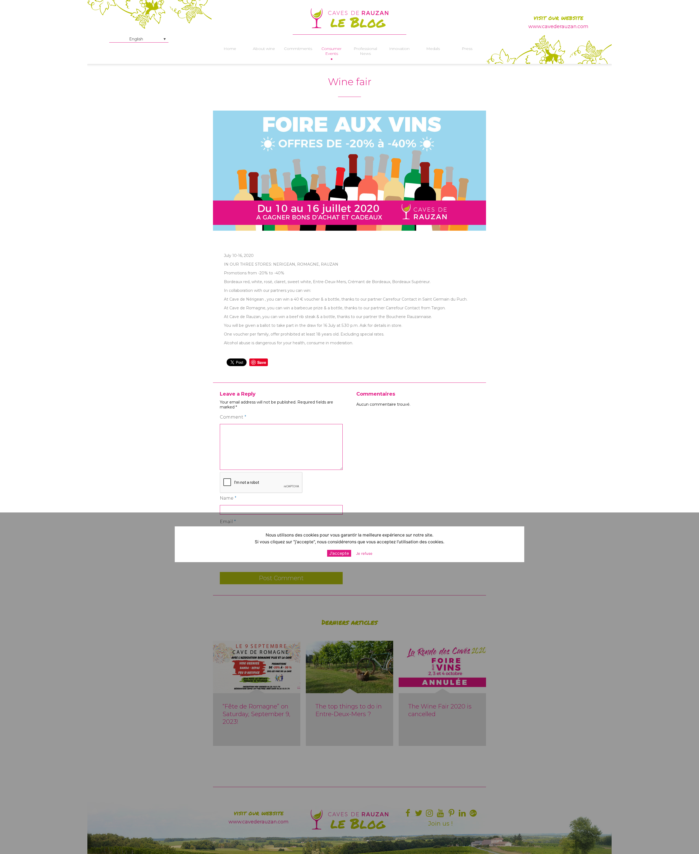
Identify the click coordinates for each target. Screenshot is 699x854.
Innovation (399, 48)
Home (230, 48)
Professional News (365, 51)
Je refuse (364, 553)
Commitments (297, 48)
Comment (233, 417)
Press (467, 48)
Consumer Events (331, 51)
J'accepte (339, 553)
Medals (433, 48)
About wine (264, 48)
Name (228, 498)
